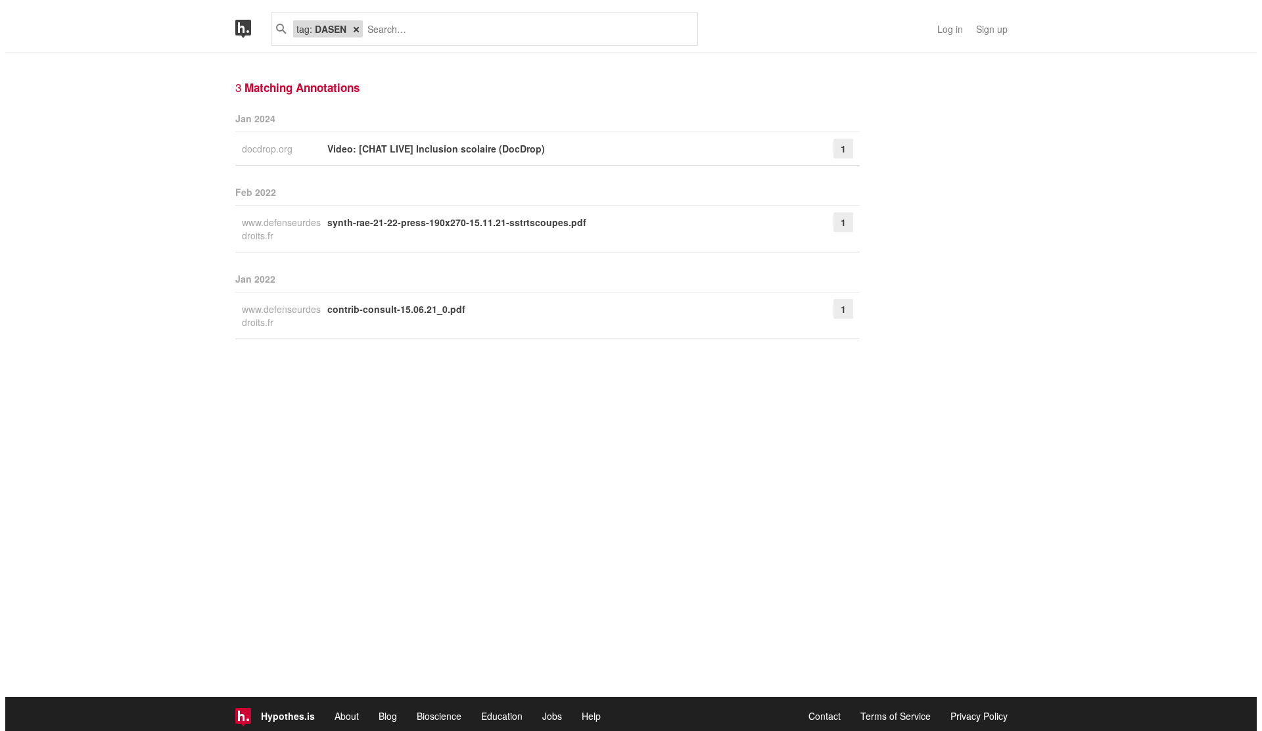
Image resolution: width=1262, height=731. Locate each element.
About (347, 715)
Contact (824, 715)
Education (502, 715)
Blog (388, 715)
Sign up (992, 29)
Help (591, 715)
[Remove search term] (356, 28)
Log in (950, 29)
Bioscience (439, 715)
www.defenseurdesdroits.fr (281, 229)
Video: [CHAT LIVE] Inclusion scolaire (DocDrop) (436, 148)
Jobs (552, 715)
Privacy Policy (979, 715)
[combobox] (525, 28)
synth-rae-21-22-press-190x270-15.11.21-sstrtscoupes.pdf (456, 222)
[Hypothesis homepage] (253, 29)
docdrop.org (268, 148)
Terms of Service (895, 715)
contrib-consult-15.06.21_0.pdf (396, 309)
